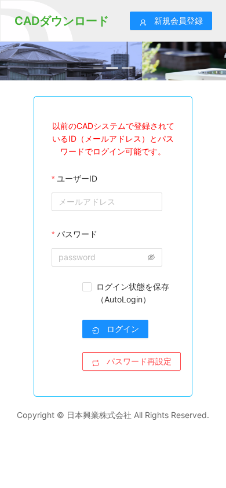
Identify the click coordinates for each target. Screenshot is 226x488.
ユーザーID (77, 178)
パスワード (77, 234)
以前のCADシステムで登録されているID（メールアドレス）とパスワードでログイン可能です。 (113, 138)
